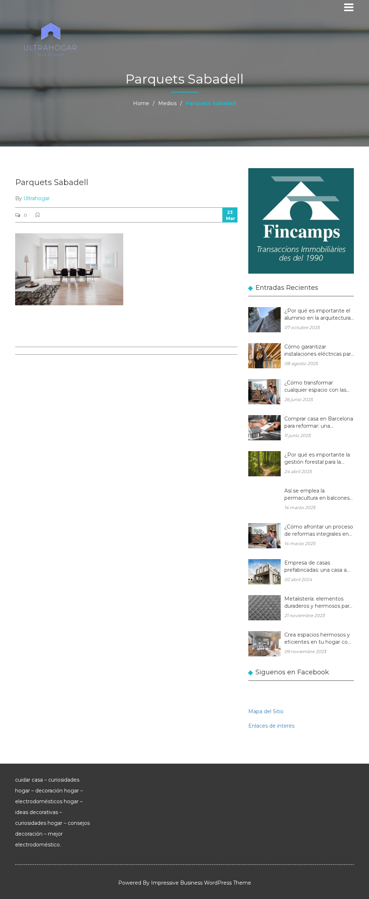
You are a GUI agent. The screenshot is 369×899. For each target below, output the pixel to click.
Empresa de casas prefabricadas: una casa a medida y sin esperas (315, 566)
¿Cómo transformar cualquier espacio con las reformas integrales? (315, 386)
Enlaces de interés (271, 726)
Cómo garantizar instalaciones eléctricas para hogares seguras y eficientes (319, 350)
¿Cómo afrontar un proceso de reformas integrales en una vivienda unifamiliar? (318, 530)
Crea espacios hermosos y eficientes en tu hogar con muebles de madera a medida (317, 638)
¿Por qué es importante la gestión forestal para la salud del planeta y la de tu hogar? (317, 458)
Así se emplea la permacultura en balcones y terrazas (319, 494)
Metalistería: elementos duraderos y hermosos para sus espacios (318, 602)
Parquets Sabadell (51, 182)
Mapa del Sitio (266, 711)
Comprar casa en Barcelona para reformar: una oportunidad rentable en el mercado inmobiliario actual (319, 422)
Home (141, 103)
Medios (167, 103)
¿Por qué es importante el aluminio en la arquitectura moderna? (317, 314)
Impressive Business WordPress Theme (201, 883)
